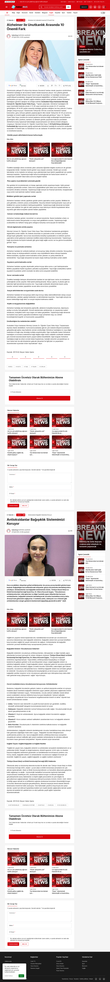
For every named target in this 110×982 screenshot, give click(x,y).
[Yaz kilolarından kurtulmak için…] (39, 445)
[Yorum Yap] (51, 85)
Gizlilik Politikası (9, 975)
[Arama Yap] (90, 7)
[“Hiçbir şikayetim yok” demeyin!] (39, 153)
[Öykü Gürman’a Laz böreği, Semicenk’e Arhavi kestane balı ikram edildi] (91, 92)
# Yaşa (26, 366)
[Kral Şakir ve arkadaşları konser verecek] (91, 36)
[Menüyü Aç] (6, 7)
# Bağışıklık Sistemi (29, 805)
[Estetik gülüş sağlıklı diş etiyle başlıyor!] (17, 445)
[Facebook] (96, 979)
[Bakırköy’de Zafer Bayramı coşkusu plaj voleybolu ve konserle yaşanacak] (91, 531)
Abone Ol (84, 7)
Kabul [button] (21, 976)
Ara (68, 7)
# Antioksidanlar (13, 805)
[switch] (103, 12)
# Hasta (18, 366)
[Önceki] (16, 1)
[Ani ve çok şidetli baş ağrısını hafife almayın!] (17, 153)
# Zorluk (42, 366)
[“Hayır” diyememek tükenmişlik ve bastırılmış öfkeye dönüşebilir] (62, 445)
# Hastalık (41, 805)
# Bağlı (10, 366)
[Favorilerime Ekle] (48, 85)
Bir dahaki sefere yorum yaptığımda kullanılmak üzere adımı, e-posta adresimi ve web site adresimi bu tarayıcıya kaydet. (39, 501)
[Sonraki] (18, 1)
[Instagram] (104, 979)
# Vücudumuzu (62, 805)
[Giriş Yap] (99, 7)
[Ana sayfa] (7, 12)
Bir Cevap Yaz (12, 465)
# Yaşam (33, 366)
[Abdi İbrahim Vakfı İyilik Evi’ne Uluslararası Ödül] (91, 75)
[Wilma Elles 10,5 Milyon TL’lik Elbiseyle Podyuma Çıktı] (91, 101)
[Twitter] (100, 979)
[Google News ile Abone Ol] (13, 85)
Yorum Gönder (13, 505)
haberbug (15, 35)
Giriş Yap (24, 505)
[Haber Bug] (19, 7)
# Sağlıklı (51, 805)
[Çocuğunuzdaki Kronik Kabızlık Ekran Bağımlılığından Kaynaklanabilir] (61, 153)
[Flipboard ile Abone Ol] (22, 85)
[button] (95, 7)
